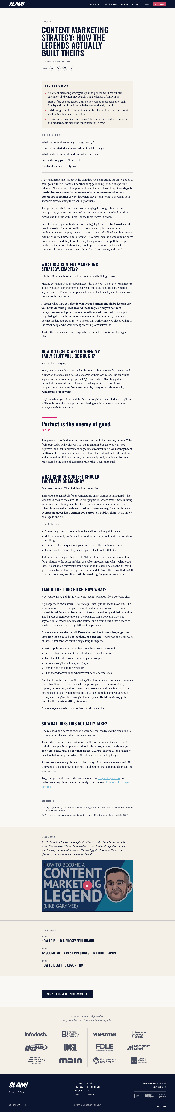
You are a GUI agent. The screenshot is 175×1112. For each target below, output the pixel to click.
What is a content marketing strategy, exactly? (68, 142)
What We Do (95, 4)
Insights (78, 1091)
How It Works (111, 4)
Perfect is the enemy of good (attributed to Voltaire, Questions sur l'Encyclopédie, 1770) (86, 815)
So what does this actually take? (60, 166)
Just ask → (163, 1106)
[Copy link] (71, 68)
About (146, 4)
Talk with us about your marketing (67, 993)
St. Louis (78, 1083)
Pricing (125, 4)
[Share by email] (64, 68)
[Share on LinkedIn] (51, 68)
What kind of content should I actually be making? (70, 154)
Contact (90, 1094)
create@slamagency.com (154, 1083)
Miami (89, 1083)
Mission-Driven (93, 1087)
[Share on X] (58, 68)
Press (89, 1091)
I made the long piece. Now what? (61, 160)
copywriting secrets (109, 778)
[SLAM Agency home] (17, 4)
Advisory (79, 1087)
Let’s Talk (159, 4)
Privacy (97, 1105)
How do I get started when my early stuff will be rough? (73, 148)
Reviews (136, 4)
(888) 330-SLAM (159, 1087)
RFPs (77, 1094)
